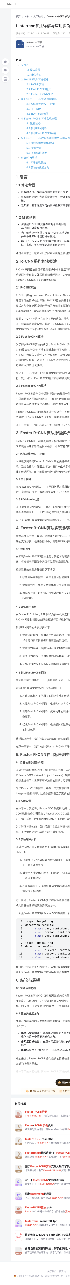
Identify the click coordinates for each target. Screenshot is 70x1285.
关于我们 (51, 1271)
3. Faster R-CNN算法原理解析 (39, 99)
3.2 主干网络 (34, 108)
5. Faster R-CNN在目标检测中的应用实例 (45, 138)
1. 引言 (25, 64)
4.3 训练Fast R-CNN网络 (41, 133)
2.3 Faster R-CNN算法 (39, 94)
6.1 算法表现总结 (36, 162)
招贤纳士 (63, 1271)
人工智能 (38, 16)
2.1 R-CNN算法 (35, 84)
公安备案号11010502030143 (30, 1276)
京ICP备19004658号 (54, 1276)
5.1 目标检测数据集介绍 (40, 143)
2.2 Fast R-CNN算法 (38, 89)
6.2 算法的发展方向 (37, 167)
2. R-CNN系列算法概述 (35, 79)
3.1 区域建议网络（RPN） (41, 103)
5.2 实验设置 (34, 147)
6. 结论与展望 (29, 157)
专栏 (27, 16)
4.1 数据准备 (33, 123)
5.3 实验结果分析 (36, 152)
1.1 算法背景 (33, 69)
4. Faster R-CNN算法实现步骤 (39, 118)
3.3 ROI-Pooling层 (37, 113)
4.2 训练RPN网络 (36, 128)
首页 (18, 16)
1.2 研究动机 (33, 74)
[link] (18, 16)
